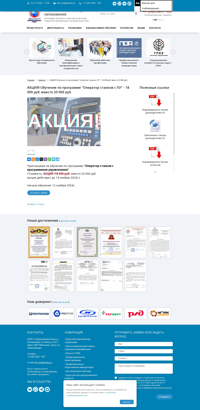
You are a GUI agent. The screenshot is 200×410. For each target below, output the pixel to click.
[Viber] (45, 159)
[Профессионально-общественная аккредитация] (129, 48)
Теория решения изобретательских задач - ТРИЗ (158, 63)
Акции (141, 27)
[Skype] (53, 159)
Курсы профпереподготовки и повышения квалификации (80, 347)
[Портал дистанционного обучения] (41, 48)
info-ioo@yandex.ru (66, 3)
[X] (41, 159)
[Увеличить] (39, 242)
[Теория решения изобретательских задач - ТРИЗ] (158, 48)
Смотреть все (67, 220)
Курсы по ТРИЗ (73, 353)
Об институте (35, 27)
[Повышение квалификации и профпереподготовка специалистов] (70, 48)
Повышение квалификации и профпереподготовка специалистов (70, 64)
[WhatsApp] (49, 159)
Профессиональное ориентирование (75, 358)
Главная (30, 80)
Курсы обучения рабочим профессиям (77, 340)
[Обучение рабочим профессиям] (100, 48)
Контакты (155, 27)
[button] (27, 52)
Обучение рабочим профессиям (100, 61)
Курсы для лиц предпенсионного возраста (81, 376)
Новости (42, 80)
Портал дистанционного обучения (42, 61)
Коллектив (126, 27)
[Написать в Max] (129, 4)
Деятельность (55, 27)
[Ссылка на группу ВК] (114, 4)
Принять (127, 402)
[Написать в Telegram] (124, 4)
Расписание (75, 27)
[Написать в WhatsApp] (119, 4)
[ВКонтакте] (29, 159)
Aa (138, 3)
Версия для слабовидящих (150, 6)
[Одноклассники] (33, 159)
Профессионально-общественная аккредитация (129, 63)
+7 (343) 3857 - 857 (92, 3)
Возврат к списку (35, 204)
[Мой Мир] (37, 159)
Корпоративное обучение (101, 27)
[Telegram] (57, 159)
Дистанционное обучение (78, 371)
